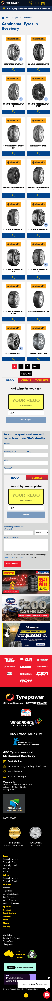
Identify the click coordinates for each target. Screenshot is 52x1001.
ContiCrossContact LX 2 (13, 105)
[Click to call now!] (30, 3)
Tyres (5, 856)
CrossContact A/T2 (13, 353)
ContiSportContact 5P (38, 270)
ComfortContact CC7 (13, 64)
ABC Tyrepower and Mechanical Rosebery (28, 8)
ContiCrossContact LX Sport (38, 105)
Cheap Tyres (8, 944)
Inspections (7, 891)
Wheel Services (9, 900)
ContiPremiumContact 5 (38, 189)
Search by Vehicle (10, 859)
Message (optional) (12, 537)
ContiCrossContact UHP (13, 147)
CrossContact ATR (38, 353)
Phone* (17, 451)
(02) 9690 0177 (16, 771)
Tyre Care (7, 868)
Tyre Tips (6, 871)
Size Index (7, 935)
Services (7, 884)
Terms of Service (25, 557)
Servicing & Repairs (11, 894)
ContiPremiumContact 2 (13, 189)
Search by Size (9, 862)
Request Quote (12, 564)
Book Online (9, 913)
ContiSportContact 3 (13, 230)
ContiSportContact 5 (38, 230)
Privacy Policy (9, 557)
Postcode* (8, 468)
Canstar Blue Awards (11, 938)
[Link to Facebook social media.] (26, 995)
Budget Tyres (8, 941)
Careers (7, 916)
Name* (7, 443)
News (6, 923)
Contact (7, 910)
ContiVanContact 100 (38, 311)
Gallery (6, 926)
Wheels (7, 875)
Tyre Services (8, 897)
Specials (7, 906)
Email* (6, 460)
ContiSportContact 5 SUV (13, 270)
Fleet (5, 919)
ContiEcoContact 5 (39, 146)
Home (7, 17)
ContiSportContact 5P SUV (13, 312)
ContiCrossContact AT (38, 64)
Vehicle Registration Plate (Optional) (14, 527)
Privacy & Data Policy (17, 989)
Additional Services (11, 903)
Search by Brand (10, 865)
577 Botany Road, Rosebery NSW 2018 (27, 766)
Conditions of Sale (32, 989)
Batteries (6, 887)
